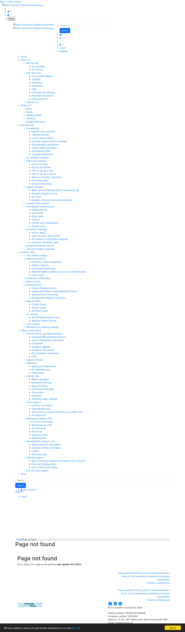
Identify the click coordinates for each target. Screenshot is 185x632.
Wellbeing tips (39, 438)
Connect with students (37, 203)
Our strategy (38, 66)
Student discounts (35, 121)
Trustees (36, 79)
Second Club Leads (41, 183)
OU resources (39, 415)
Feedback (36, 395)
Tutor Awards (33, 324)
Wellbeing (31, 363)
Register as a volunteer (43, 131)
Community (37, 213)
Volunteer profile (40, 134)
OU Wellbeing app (41, 369)
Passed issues (39, 307)
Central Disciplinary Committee (48, 340)
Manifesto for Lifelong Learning (42, 327)
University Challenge (36, 229)
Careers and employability (45, 222)
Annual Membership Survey (40, 245)
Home (18, 540)
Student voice (39, 226)
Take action (37, 392)
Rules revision (33, 281)
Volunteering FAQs (41, 151)
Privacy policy (142, 573)
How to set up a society (44, 174)
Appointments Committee (45, 294)
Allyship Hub (32, 376)
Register (64, 51)
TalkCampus (38, 372)
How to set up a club (42, 170)
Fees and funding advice (44, 464)
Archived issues (40, 310)
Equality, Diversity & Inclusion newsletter (52, 200)
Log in (63, 47)
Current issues (39, 304)
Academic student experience (47, 262)
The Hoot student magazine (40, 249)
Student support (40, 265)
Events (29, 112)
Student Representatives (44, 288)
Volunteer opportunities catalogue (49, 141)
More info (76, 628)
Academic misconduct (43, 350)
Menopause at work (42, 425)
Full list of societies (41, 167)
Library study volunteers (44, 147)
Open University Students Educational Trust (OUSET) (59, 460)
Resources (37, 431)
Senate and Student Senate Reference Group (54, 291)
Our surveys (32, 314)
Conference (37, 86)
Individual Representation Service (49, 337)
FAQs (34, 89)
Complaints (37, 343)
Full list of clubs (40, 164)
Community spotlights (43, 389)
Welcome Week (34, 115)
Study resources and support (46, 444)
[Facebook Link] (110, 603)
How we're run (33, 72)
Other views (38, 275)
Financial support (35, 457)
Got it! (173, 627)
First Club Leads (40, 180)
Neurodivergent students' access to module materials (59, 271)
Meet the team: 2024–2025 (46, 235)
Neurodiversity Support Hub (40, 441)
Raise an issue (33, 301)
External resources (41, 408)
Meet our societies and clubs (46, 177)
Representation (34, 284)
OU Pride (36, 196)
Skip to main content (10, 1)
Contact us (152, 582)
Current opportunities (43, 138)
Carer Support (33, 402)
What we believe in (36, 258)
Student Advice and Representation (44, 333)
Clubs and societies (36, 160)
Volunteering (32, 128)
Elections (30, 118)
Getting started (39, 209)
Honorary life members (43, 92)
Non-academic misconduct (45, 353)
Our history (37, 69)
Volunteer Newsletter (42, 154)
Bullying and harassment (44, 366)
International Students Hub (39, 206)
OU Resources (39, 428)
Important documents (43, 95)
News (29, 108)
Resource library (40, 385)
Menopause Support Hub (39, 418)
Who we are (32, 63)
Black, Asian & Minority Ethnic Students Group (55, 190)
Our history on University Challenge (50, 239)
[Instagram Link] (120, 603)
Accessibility (163, 579)
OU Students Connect (37, 157)
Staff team (37, 82)
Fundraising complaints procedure (152, 576)
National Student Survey (44, 320)
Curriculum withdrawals (44, 268)
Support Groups (34, 187)
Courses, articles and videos (46, 447)
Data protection (40, 99)
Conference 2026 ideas (38, 278)
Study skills (37, 216)
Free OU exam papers (37, 470)
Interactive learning (41, 382)
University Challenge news (45, 242)
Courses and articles (42, 405)
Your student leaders (42, 76)
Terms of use (127, 576)
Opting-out (164, 582)
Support (36, 219)
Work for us (32, 102)
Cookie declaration (160, 573)
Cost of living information (45, 467)
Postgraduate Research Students (48, 297)
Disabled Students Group (44, 193)
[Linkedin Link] (115, 603)
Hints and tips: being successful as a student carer (57, 412)
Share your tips (39, 434)
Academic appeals (41, 346)
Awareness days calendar (45, 399)
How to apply (39, 232)
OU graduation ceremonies (45, 144)
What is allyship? (40, 379)
